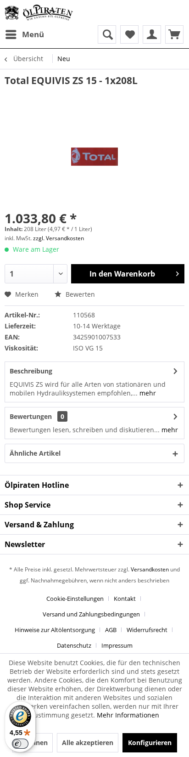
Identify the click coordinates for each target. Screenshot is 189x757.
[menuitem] (24, 34)
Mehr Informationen (128, 715)
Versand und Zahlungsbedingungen (91, 614)
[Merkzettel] (129, 34)
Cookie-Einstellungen (75, 598)
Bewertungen (31, 416)
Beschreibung (31, 371)
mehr (147, 393)
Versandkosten (150, 569)
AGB (111, 630)
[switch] (20, 744)
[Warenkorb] (174, 34)
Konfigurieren (150, 742)
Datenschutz (74, 645)
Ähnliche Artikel (35, 453)
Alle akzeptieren (87, 742)
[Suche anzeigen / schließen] (107, 34)
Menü (33, 34)
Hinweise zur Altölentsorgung (55, 630)
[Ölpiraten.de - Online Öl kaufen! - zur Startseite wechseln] (39, 13)
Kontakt (125, 598)
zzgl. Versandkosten (58, 238)
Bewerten (79, 294)
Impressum (117, 645)
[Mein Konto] (152, 34)
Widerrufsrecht (147, 630)
